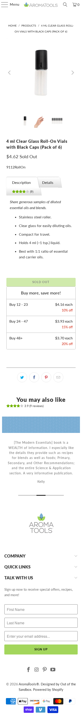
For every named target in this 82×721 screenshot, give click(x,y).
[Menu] (2, 4)
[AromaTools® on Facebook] (28, 670)
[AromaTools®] (41, 4)
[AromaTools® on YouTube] (53, 670)
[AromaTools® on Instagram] (36, 670)
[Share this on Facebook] (34, 377)
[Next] (72, 72)
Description (21, 182)
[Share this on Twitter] (22, 377)
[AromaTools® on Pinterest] (44, 670)
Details (47, 182)
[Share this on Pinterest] (46, 377)
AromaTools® (29, 684)
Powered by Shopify (48, 689)
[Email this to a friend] (58, 377)
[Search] (65, 4)
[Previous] (9, 72)
